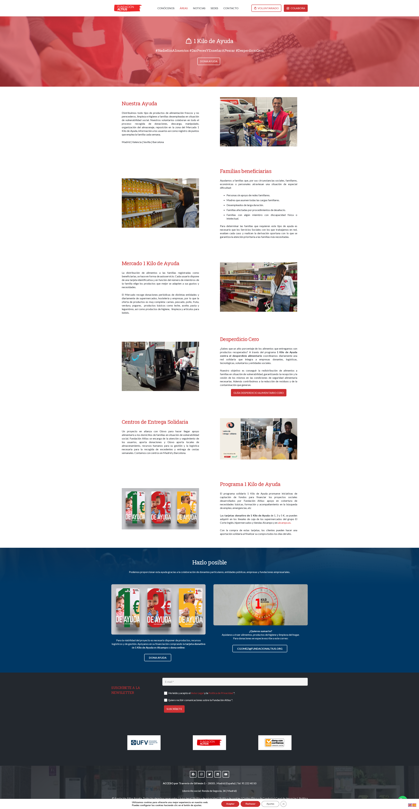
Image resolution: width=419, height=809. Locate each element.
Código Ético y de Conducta (258, 798)
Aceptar (230, 803)
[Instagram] (201, 774)
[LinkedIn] (217, 774)
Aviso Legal (197, 693)
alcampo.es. (284, 522)
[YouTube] (226, 774)
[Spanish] (414, 804)
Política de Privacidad (221, 693)
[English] (410, 804)
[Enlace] (128, 8)
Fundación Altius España (128, 798)
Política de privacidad (205, 798)
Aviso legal (185, 798)
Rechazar (250, 803)
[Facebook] (193, 774)
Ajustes (270, 803)
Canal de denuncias (286, 798)
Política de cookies (230, 798)
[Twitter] (209, 774)
